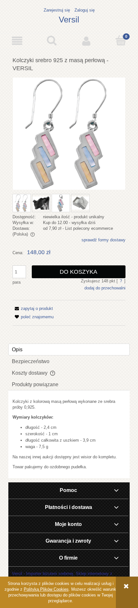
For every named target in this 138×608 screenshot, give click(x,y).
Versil (69, 19)
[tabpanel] (69, 434)
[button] (17, 40)
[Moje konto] (86, 40)
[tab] (69, 349)
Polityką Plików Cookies (46, 589)
